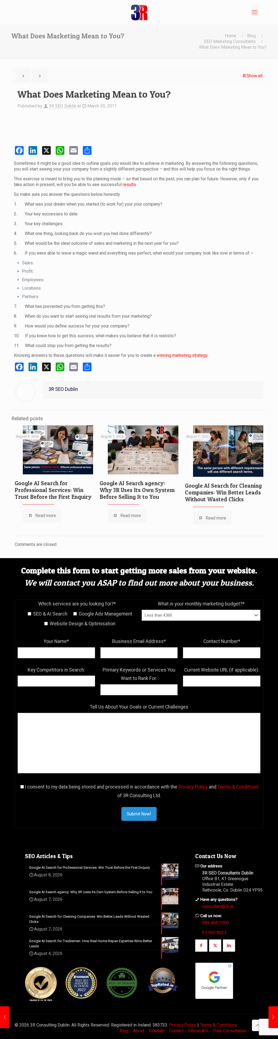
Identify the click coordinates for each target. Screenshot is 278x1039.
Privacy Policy (193, 787)
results (129, 184)
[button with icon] (201, 945)
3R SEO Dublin (62, 106)
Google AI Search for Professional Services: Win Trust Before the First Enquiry (53, 490)
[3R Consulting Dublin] (139, 12)
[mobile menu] (254, 12)
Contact (176, 1030)
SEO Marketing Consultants (230, 41)
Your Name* (56, 641)
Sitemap (157, 1030)
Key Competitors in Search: (56, 670)
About (138, 1030)
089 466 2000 (215, 922)
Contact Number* (221, 641)
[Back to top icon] (257, 1025)
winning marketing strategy (182, 355)
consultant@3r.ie (217, 906)
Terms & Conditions (238, 787)
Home (230, 35)
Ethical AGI (198, 1030)
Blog (251, 35)
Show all (255, 75)
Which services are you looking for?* (77, 604)
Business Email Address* (139, 641)
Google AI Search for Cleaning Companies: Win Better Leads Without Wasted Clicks (223, 492)
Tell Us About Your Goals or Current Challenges (139, 707)
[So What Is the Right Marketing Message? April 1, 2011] (273, 1017)
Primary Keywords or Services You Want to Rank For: (139, 674)
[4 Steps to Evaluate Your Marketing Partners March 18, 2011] (5, 1017)
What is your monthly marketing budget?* (201, 604)
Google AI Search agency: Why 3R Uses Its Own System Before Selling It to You (137, 490)
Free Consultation (230, 1030)
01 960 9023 (214, 932)
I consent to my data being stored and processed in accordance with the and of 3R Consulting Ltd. (142, 791)
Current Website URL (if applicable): (221, 670)
